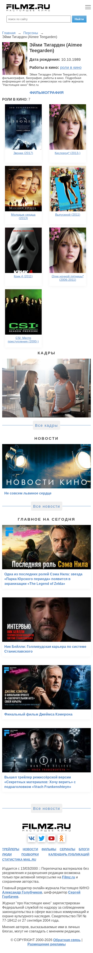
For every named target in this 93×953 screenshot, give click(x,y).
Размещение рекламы (46, 944)
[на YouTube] (51, 838)
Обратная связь (67, 940)
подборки (30, 854)
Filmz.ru (68, 877)
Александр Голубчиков (22, 892)
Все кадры (46, 425)
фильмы (49, 849)
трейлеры (10, 849)
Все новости (46, 506)
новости (30, 849)
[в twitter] (41, 838)
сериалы (67, 849)
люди (7, 854)
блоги (84, 849)
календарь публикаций (68, 854)
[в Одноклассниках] (61, 838)
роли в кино (71, 67)
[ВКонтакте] (31, 838)
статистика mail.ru (19, 859)
